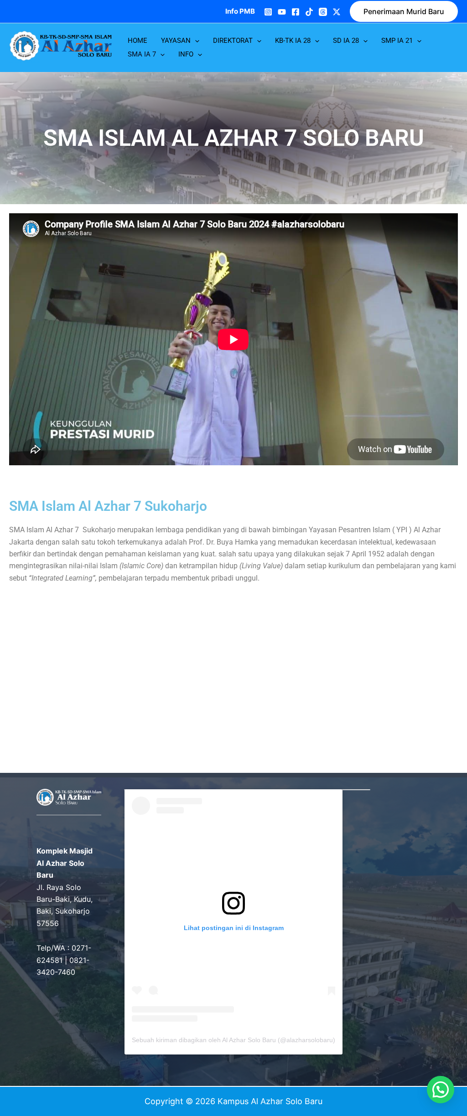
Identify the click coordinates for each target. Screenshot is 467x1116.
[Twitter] (336, 12)
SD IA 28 (346, 40)
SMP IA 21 (397, 40)
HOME (137, 40)
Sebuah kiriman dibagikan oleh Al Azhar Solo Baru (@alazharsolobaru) (233, 1040)
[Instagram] (268, 12)
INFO (185, 54)
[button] (404, 11)
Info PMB (240, 11)
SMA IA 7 (142, 54)
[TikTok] (309, 12)
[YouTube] (282, 12)
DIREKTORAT (233, 40)
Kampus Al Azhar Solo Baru (25, 62)
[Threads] (323, 12)
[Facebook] (295, 12)
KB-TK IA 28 (293, 40)
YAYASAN (176, 40)
